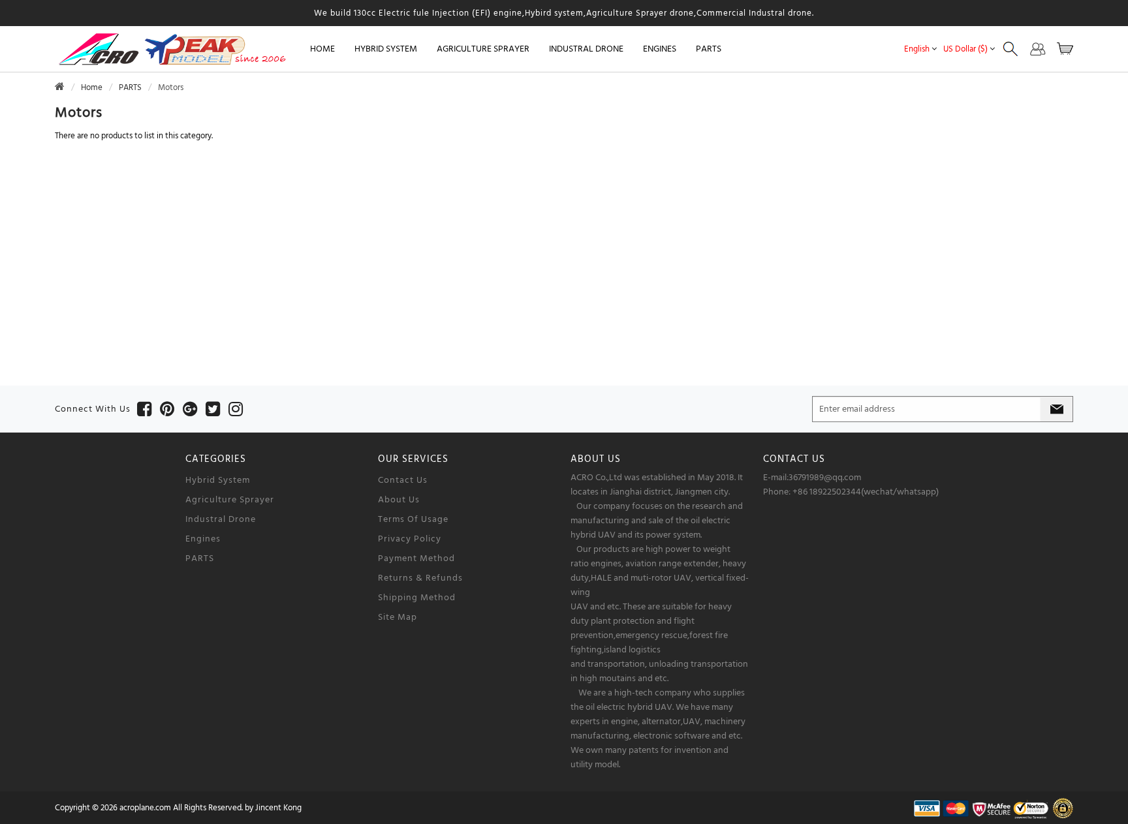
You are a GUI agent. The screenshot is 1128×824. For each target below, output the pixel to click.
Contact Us (403, 480)
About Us (399, 499)
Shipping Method (417, 597)
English (917, 49)
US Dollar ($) (965, 49)
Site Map (397, 617)
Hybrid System (217, 480)
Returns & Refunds (420, 578)
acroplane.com (145, 808)
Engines (203, 538)
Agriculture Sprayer (229, 499)
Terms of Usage (413, 519)
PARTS (130, 87)
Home (322, 48)
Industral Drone (220, 519)
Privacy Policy (409, 538)
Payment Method (416, 558)
